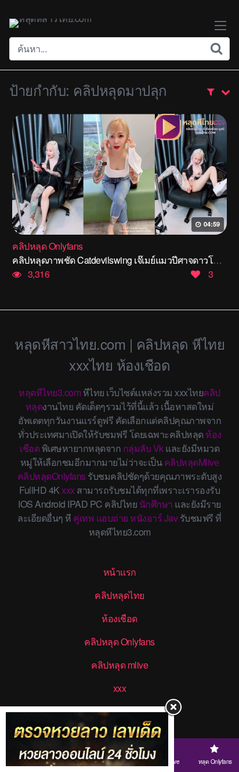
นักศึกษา (156, 504)
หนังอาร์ (146, 518)
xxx (68, 490)
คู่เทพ (83, 518)
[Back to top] (218, 717)
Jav (171, 518)
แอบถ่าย (112, 518)
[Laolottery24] (87, 739)
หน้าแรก (119, 572)
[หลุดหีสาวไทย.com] (50, 23)
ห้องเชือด (119, 618)
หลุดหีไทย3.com (50, 392)
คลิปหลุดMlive (191, 462)
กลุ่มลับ (137, 448)
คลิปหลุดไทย (119, 595)
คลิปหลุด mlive (119, 665)
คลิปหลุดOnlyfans (51, 476)
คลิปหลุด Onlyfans (119, 641)
